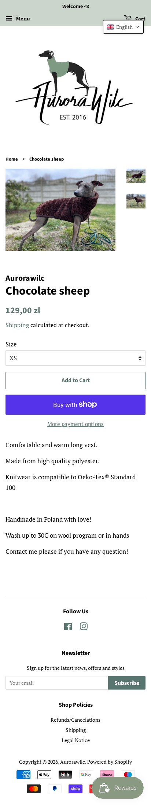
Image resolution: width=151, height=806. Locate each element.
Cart (140, 19)
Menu (22, 18)
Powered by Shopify (109, 761)
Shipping (17, 325)
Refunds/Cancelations (75, 719)
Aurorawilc (72, 761)
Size (11, 344)
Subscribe (126, 683)
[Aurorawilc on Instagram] (84, 627)
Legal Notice (76, 740)
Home (11, 159)
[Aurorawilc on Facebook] (68, 627)
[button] (123, 26)
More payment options (75, 423)
